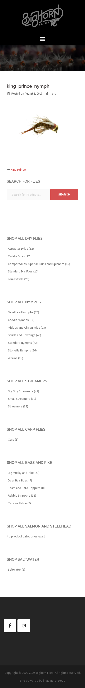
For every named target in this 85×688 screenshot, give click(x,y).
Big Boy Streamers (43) (23, 391)
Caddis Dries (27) (19, 256)
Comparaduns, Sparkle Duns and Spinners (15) (39, 264)
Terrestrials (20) (18, 279)
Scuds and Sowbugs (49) (24, 335)
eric (53, 93)
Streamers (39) (18, 406)
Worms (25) (15, 358)
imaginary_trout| (54, 681)
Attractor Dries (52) (21, 248)
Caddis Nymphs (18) (21, 320)
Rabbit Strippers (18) (22, 495)
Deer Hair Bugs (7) (20, 480)
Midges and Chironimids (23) (27, 327)
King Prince (18, 169)
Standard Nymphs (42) (23, 343)
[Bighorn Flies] (42, 17)
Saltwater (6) (16, 569)
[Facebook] (10, 625)
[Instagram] (23, 625)
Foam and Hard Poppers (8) (26, 488)
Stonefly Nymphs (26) (22, 350)
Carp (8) (13, 439)
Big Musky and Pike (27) (23, 473)
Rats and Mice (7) (19, 503)
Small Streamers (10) (22, 399)
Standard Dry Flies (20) (23, 271)
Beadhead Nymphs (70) (23, 312)
